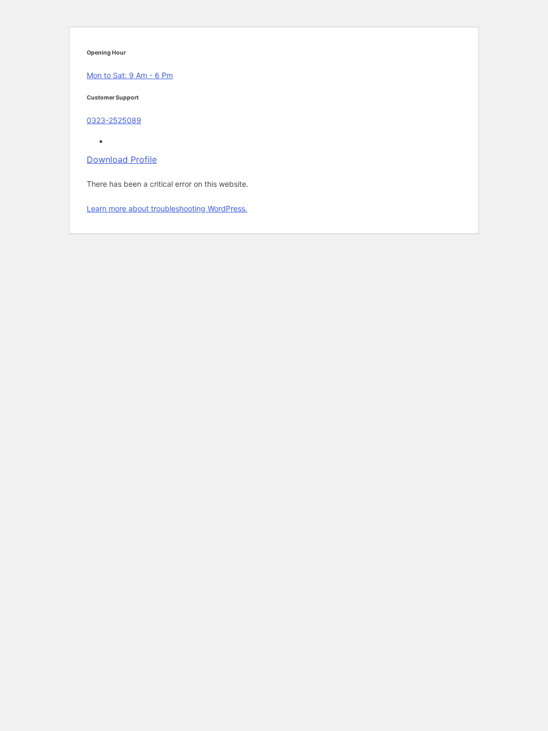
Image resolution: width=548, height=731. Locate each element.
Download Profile (122, 159)
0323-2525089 (114, 120)
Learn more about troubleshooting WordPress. (167, 208)
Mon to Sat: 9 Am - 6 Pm (130, 75)
